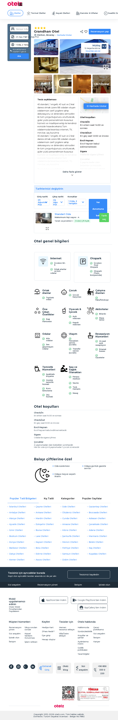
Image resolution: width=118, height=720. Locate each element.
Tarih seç (104, 217)
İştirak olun (104, 585)
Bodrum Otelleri (17, 536)
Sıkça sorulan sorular (31, 628)
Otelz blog (65, 668)
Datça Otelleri (16, 554)
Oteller (17, 13)
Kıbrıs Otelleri (69, 530)
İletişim (78, 585)
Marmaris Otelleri (98, 536)
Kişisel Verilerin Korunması (30, 636)
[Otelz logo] (14, 5)
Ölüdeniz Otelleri (71, 512)
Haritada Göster (98, 106)
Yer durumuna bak (98, 209)
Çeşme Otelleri (43, 506)
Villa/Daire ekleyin (64, 635)
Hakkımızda (83, 627)
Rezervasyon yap (100, 31)
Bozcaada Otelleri (98, 512)
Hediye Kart (48, 627)
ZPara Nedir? (48, 631)
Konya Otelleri (16, 542)
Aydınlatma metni (83, 643)
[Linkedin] (33, 666)
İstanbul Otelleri (17, 506)
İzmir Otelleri (16, 530)
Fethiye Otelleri (70, 548)
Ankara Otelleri (43, 512)
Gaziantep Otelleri (98, 506)
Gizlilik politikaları (82, 649)
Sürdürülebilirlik (85, 631)
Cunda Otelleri (69, 518)
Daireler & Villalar (89, 13)
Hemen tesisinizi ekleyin (67, 628)
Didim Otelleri (69, 559)
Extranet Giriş (46, 668)
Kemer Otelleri (16, 559)
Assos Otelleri (43, 559)
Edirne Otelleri (43, 554)
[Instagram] (18, 666)
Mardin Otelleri (43, 518)
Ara (19, 56)
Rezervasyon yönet (47, 585)
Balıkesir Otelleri (18, 548)
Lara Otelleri (42, 536)
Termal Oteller (38, 13)
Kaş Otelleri (95, 548)
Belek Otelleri (96, 542)
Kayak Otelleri (63, 13)
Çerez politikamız (98, 628)
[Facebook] (11, 666)
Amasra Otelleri (70, 524)
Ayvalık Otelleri (17, 524)
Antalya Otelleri (17, 512)
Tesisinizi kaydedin (89, 574)
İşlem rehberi (31, 642)
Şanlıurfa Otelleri (71, 536)
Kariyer (96, 642)
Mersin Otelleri (70, 542)
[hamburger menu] (20, 4)
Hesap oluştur (48, 639)
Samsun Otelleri (70, 554)
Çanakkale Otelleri (98, 524)
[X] (25, 666)
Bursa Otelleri (43, 530)
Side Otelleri (68, 506)
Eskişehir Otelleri (45, 524)
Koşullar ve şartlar (83, 636)
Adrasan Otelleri (97, 518)
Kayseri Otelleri (44, 542)
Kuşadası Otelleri (97, 554)
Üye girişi (46, 635)
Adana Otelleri (96, 530)
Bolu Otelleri (42, 548)
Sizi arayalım (14, 585)
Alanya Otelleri (16, 518)
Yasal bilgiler (84, 654)
